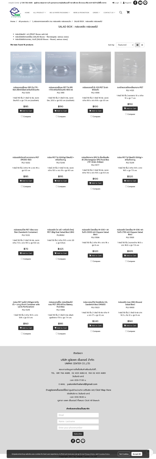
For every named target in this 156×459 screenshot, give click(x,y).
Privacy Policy (90, 454)
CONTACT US (109, 12)
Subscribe (78, 434)
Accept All (137, 454)
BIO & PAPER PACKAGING (59, 12)
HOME (27, 12)
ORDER (95, 12)
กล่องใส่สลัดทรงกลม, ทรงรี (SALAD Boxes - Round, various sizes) (41, 39)
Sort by (112, 45)
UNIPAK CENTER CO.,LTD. (78, 363)
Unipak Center (14, 3)
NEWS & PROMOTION (81, 12)
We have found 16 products (21, 44)
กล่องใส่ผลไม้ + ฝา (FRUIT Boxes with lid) (31, 34)
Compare (27, 116)
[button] (120, 12)
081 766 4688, (63, 373)
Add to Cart (27, 111)
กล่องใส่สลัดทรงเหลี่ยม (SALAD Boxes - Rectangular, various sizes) (42, 37)
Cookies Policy (104, 454)
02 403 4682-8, (79, 373)
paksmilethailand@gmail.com (82, 384)
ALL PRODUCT (39, 12)
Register (128, 3)
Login (116, 3)
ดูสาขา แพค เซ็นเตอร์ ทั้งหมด (78, 400)
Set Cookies (124, 454)
